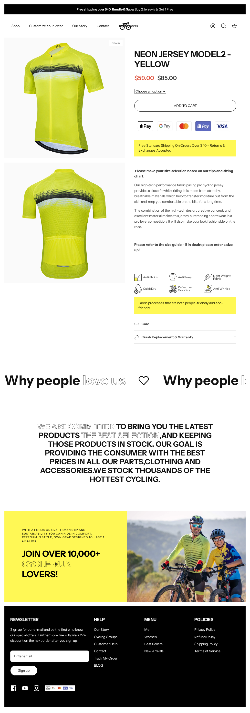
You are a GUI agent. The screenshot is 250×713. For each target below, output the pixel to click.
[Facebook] (13, 688)
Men (147, 629)
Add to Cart (185, 105)
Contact (103, 26)
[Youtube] (25, 688)
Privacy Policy (204, 629)
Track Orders (128, 26)
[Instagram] (36, 688)
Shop (15, 26)
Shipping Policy (206, 644)
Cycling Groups (105, 637)
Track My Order (105, 658)
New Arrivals (154, 651)
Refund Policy (204, 637)
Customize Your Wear (46, 26)
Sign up (24, 670)
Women (150, 637)
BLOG (98, 665)
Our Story (79, 26)
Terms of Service (207, 651)
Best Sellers (153, 644)
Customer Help (105, 644)
